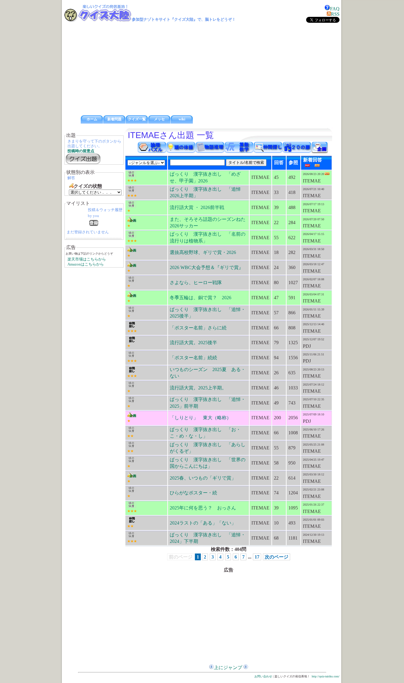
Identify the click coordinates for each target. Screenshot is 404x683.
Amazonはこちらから (85, 264)
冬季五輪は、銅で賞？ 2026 (200, 297)
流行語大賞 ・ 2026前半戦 (197, 207)
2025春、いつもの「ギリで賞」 (203, 477)
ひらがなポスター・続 (193, 492)
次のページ (276, 556)
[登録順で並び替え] (93, 224)
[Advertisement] (202, 69)
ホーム (92, 119)
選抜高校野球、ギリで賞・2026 (203, 252)
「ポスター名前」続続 (193, 357)
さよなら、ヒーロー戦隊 (196, 282)
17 (257, 556)
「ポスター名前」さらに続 (198, 327)
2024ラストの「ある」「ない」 (203, 522)
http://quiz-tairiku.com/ (326, 676)
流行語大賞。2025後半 (193, 342)
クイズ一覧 (137, 119)
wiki (182, 119)
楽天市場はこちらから (86, 259)
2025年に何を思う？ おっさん (203, 507)
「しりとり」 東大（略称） (200, 417)
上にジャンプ (228, 667)
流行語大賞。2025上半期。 (198, 387)
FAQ (335, 8)
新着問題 (114, 119)
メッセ (159, 119)
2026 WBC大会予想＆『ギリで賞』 (206, 267)
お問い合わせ (263, 676)
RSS (335, 14)
